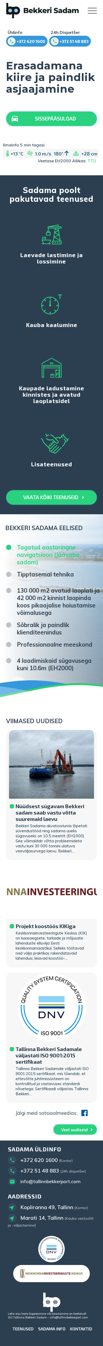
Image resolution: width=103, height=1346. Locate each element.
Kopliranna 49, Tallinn (46, 1207)
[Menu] (89, 10)
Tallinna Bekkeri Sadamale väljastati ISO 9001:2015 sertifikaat (49, 1055)
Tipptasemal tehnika (45, 574)
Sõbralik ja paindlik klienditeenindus (43, 628)
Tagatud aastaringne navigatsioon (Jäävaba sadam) (48, 555)
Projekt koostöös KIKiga (46, 926)
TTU (91, 160)
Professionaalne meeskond (54, 644)
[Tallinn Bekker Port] (42, 10)
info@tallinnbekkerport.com (50, 1181)
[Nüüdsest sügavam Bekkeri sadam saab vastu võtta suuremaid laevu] (51, 764)
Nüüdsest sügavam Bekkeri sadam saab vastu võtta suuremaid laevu (50, 812)
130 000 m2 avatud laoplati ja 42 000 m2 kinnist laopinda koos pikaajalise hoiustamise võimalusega (58, 601)
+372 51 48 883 (39, 1170)
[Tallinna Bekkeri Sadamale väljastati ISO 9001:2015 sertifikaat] (51, 1007)
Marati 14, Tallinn (41, 1217)
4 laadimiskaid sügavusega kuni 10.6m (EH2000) (54, 664)
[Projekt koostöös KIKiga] (51, 892)
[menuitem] (89, 10)
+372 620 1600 (39, 1160)
